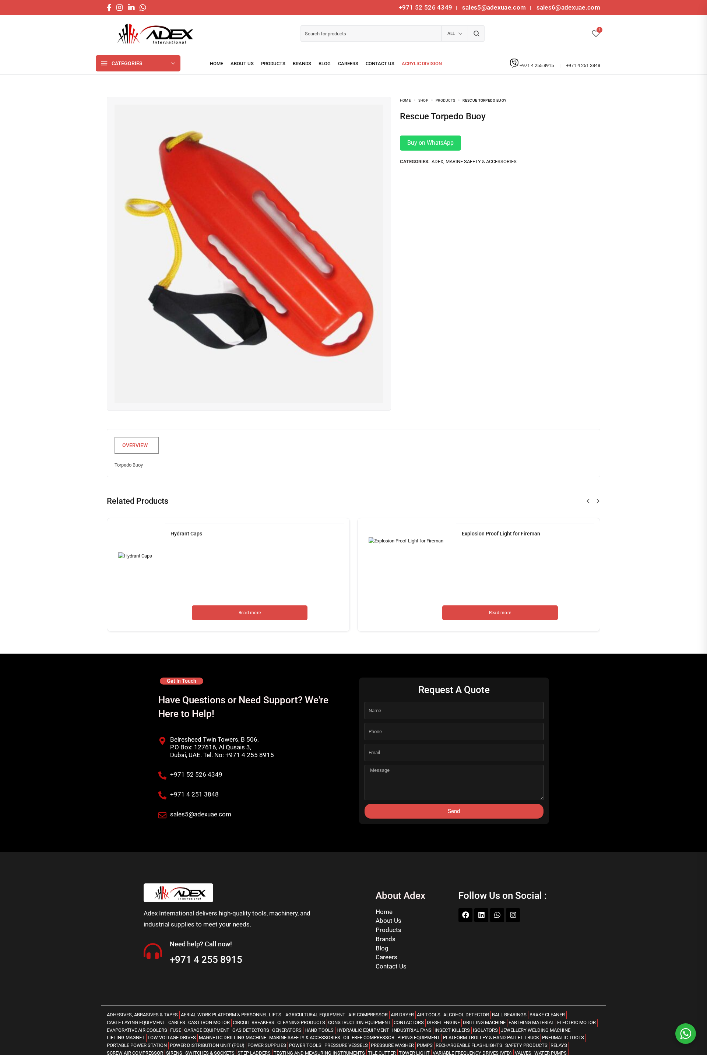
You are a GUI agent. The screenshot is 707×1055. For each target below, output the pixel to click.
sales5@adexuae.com (495, 7)
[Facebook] (465, 915)
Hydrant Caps (186, 534)
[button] (588, 501)
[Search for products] (476, 33)
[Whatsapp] (497, 915)
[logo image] (153, 34)
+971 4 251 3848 (583, 65)
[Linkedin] (481, 915)
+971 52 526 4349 (426, 7)
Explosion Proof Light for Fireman (501, 534)
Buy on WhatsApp (430, 142)
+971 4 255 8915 (537, 65)
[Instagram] (513, 915)
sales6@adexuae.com (567, 7)
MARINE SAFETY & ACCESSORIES (481, 161)
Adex (437, 161)
